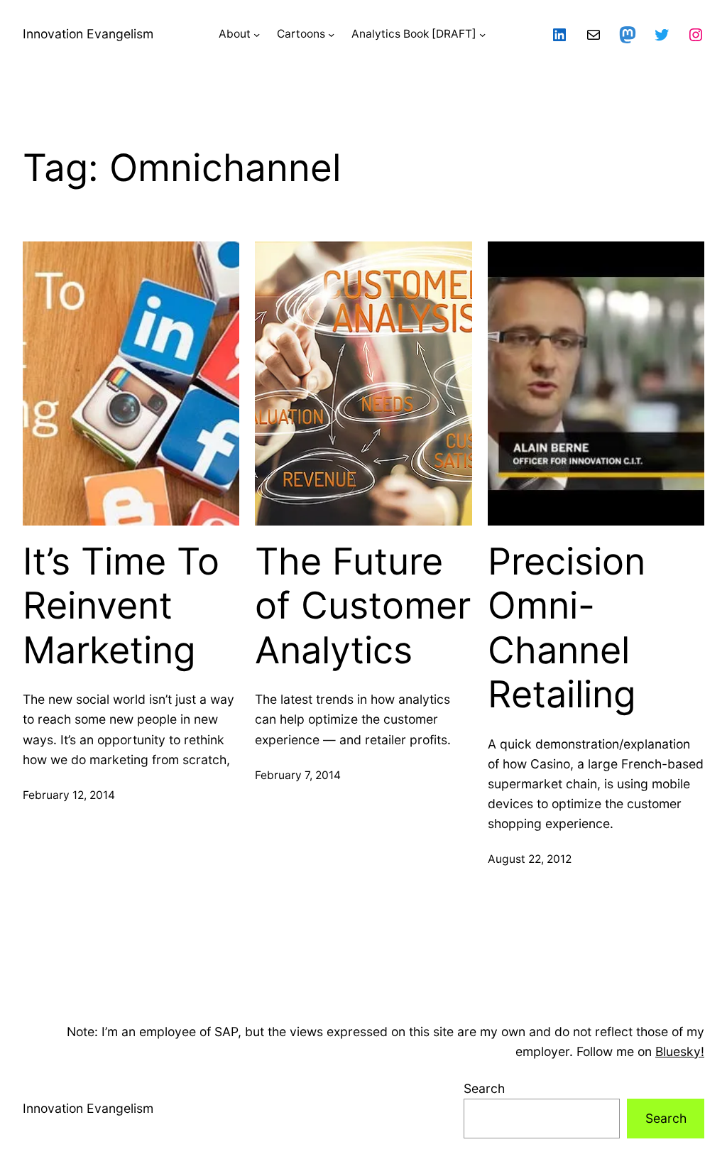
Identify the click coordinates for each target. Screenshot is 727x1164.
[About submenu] (256, 34)
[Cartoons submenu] (331, 34)
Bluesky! (679, 1051)
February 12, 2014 (69, 795)
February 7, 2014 (298, 775)
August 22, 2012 (530, 859)
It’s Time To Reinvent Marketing (121, 606)
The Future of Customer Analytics (363, 606)
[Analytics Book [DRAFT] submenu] (482, 34)
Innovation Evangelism (88, 33)
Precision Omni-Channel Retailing (566, 628)
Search (484, 1088)
